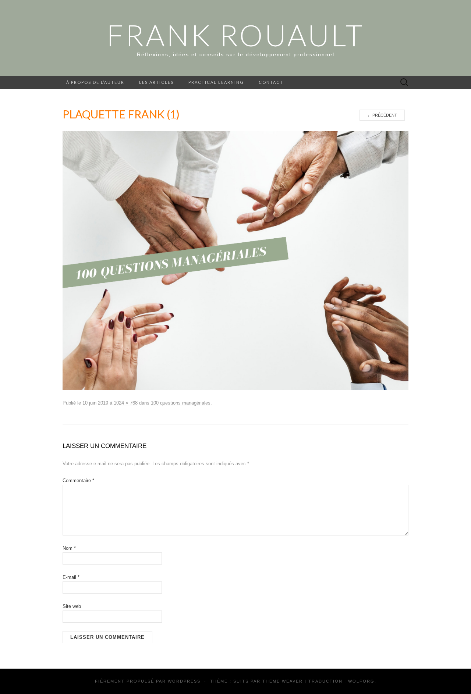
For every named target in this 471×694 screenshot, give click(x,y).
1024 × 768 (126, 403)
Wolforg (361, 681)
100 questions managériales (180, 403)
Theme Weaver (282, 681)
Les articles (156, 82)
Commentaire (78, 480)
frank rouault (235, 35)
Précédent (382, 115)
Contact (271, 82)
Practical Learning (216, 82)
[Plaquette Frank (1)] (235, 260)
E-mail (71, 577)
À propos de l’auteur (95, 82)
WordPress (184, 681)
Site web (72, 606)
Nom (69, 548)
